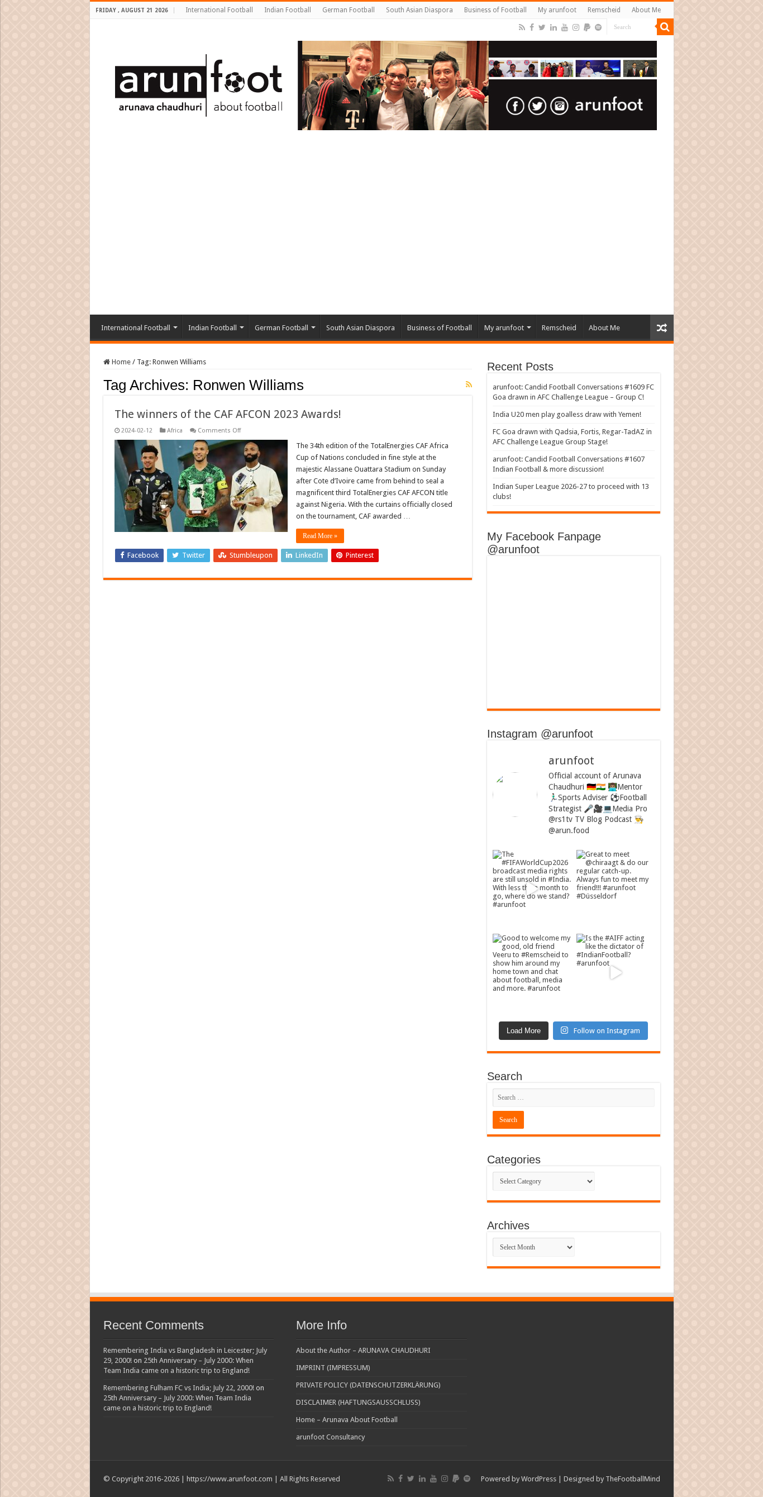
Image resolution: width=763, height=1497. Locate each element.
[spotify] (598, 27)
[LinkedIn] (553, 27)
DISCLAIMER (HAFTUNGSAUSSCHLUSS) (358, 1402)
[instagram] (575, 27)
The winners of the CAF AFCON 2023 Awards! (228, 414)
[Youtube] (564, 27)
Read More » (320, 536)
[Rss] (522, 27)
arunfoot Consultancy (330, 1437)
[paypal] (587, 27)
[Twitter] (542, 27)
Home (120, 362)
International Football (219, 10)
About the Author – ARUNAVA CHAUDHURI (363, 1350)
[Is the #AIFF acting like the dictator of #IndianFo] (615, 973)
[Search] (665, 26)
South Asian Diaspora (419, 10)
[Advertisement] (382, 231)
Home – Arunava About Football (347, 1419)
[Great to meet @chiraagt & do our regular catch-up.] (615, 889)
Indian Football (287, 10)
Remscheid (604, 10)
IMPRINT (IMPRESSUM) (333, 1367)
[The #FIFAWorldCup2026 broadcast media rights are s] (532, 889)
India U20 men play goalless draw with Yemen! (567, 414)
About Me (646, 10)
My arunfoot (557, 10)
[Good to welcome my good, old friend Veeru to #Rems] (532, 973)
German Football (348, 10)
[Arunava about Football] (377, 83)
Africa (175, 430)
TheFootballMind (632, 1479)
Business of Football (495, 10)
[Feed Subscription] (469, 384)
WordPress (538, 1479)
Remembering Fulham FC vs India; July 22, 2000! (178, 1388)
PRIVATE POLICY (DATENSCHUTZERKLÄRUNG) (368, 1385)
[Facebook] (531, 27)
